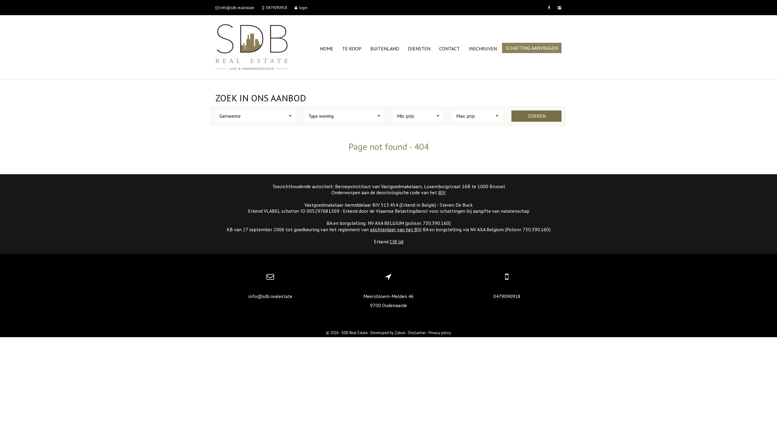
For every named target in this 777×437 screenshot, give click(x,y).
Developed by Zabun (388, 332)
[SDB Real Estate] (251, 46)
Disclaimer (417, 332)
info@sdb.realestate (270, 296)
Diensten (419, 49)
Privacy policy (440, 332)
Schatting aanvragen (532, 48)
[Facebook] (548, 8)
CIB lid (396, 242)
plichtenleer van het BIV (395, 229)
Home (326, 49)
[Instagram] (559, 8)
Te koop (351, 49)
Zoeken (537, 116)
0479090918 (507, 296)
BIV (442, 192)
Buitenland (384, 49)
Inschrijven (483, 49)
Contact (449, 49)
